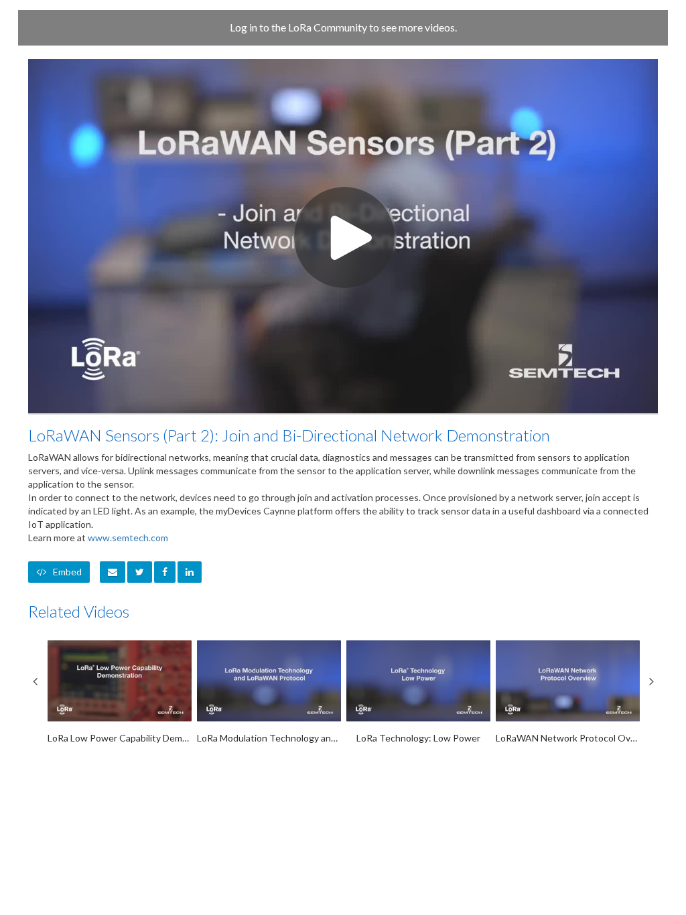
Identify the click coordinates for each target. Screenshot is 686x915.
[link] (139, 572)
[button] (112, 572)
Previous (35, 681)
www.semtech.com (128, 537)
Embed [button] (67, 571)
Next (651, 681)
